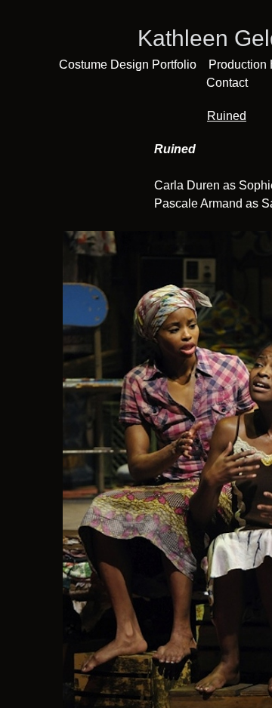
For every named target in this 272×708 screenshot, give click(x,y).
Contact (227, 82)
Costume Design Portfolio (127, 64)
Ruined (226, 115)
